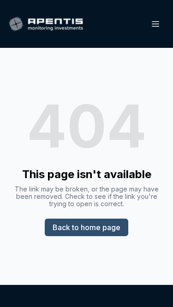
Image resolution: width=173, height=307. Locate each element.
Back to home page (86, 227)
